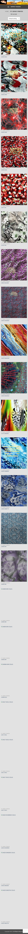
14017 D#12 (4, 772)
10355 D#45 (4, 132)
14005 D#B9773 (5, 508)
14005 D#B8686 (5, 471)
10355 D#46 (4, 170)
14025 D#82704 (5, 923)
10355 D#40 (4, 94)
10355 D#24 (4, 57)
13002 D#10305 (5, 283)
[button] (8, 7)
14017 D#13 (4, 810)
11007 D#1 (3, 207)
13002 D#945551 (5, 395)
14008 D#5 (3, 584)
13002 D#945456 (5, 358)
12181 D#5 (3, 245)
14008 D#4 (3, 546)
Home (7, 11)
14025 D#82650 (5, 885)
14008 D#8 (3, 621)
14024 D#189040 (5, 848)
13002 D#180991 (5, 320)
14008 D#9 (3, 659)
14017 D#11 (4, 735)
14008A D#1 (4, 697)
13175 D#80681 (5, 433)
